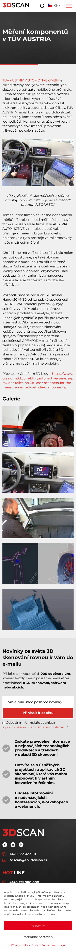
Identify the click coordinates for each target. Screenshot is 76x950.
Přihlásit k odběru (38, 713)
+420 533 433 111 (22, 854)
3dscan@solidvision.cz (28, 860)
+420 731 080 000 (24, 882)
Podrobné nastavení (38, 937)
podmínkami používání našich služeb (35, 727)
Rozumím (38, 926)
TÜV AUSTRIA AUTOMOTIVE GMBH (30, 80)
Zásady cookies (20, 945)
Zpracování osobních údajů (48, 945)
